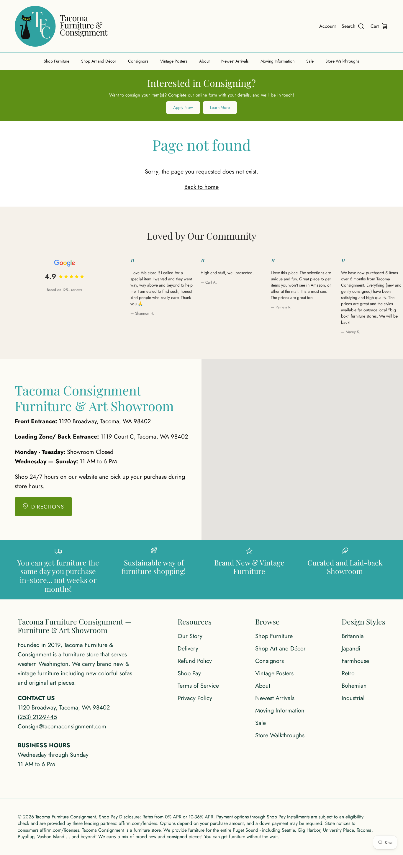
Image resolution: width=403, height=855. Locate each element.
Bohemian (354, 685)
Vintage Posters (173, 61)
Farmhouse (355, 661)
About (204, 61)
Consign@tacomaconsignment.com (62, 726)
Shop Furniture (56, 61)
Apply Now (183, 107)
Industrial (353, 698)
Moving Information (277, 61)
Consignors (138, 61)
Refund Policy (195, 661)
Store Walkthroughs (342, 61)
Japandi (351, 648)
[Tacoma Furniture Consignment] (61, 26)
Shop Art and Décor (98, 61)
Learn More (220, 107)
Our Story (190, 636)
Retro (348, 673)
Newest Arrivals (235, 61)
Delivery (188, 648)
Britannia (353, 636)
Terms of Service (198, 685)
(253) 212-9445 (37, 717)
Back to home (201, 187)
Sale (310, 61)
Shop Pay (189, 673)
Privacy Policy (195, 698)
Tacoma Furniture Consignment (65, 816)
